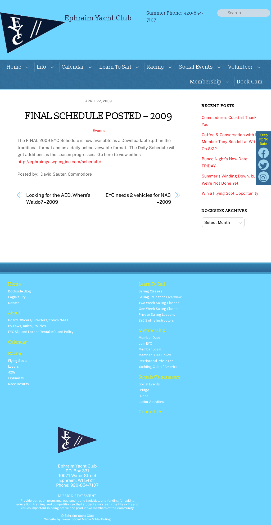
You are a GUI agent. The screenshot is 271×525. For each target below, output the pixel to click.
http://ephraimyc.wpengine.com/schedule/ (59, 161)
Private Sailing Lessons (157, 314)
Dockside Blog (19, 291)
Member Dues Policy (155, 355)
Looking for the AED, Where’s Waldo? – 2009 (58, 198)
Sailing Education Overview (160, 297)
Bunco (143, 395)
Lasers (13, 366)
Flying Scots (18, 360)
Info (41, 67)
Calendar (73, 67)
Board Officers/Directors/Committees (38, 320)
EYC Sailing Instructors (156, 320)
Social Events (196, 67)
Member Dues (150, 337)
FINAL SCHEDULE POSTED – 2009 (98, 116)
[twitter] (263, 164)
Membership (206, 82)
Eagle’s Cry (17, 297)
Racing (155, 67)
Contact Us (150, 412)
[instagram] (263, 176)
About (14, 313)
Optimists (16, 378)
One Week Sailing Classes (159, 308)
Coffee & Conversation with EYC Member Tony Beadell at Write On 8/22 (232, 141)
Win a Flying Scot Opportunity (230, 193)
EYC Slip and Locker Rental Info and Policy (41, 331)
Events (99, 130)
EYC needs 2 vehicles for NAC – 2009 (138, 198)
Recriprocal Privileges (156, 360)
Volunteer (240, 67)
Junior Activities (151, 401)
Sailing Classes (150, 291)
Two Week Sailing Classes (159, 302)
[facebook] (263, 152)
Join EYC (145, 343)
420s (12, 372)
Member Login (150, 349)
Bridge (144, 390)
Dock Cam (250, 82)
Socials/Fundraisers (159, 377)
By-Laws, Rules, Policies (27, 325)
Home (14, 67)
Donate (14, 302)
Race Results (18, 383)
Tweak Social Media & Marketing (86, 519)
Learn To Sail (115, 67)
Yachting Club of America (158, 366)
